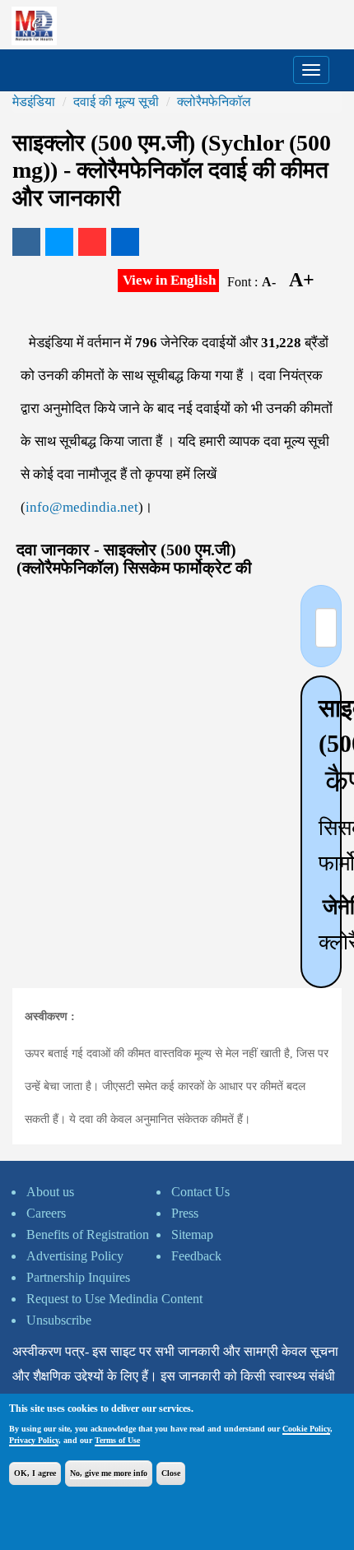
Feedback (196, 1256)
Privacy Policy (33, 1440)
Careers (46, 1213)
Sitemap (192, 1234)
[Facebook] (26, 242)
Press (184, 1213)
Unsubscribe (58, 1320)
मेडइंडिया (33, 102)
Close (170, 1473)
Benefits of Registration (87, 1234)
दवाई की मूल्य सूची (116, 102)
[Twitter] (59, 242)
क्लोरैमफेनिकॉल (214, 102)
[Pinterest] (92, 242)
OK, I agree (35, 1473)
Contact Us (200, 1192)
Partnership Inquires (78, 1277)
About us (50, 1192)
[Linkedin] (125, 242)
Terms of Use (117, 1440)
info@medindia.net (82, 507)
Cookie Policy (306, 1428)
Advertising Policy (74, 1256)
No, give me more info (108, 1473)
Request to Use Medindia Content (114, 1299)
